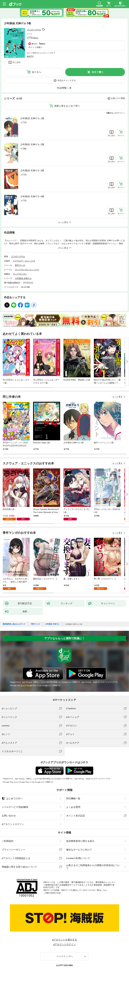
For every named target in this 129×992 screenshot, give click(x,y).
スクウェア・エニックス (24, 261)
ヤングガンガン (20, 274)
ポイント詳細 (34, 47)
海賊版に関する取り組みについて (19, 866)
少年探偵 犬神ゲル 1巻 (32, 118)
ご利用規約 (7, 841)
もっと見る (117, 397)
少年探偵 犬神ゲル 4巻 (32, 196)
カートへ (36, 72)
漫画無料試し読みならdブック (14, 624)
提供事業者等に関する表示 (80, 841)
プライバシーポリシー (13, 849)
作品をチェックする (67, 80)
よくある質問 (73, 807)
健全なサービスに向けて (79, 849)
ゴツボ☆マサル (34, 30)
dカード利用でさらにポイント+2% (40, 53)
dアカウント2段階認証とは (16, 858)
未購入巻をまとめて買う (67, 106)
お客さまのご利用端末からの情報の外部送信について (93, 867)
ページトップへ (64, 956)
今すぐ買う (97, 72)
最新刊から (120, 113)
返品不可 (30, 56)
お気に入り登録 (118, 98)
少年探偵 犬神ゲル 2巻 (32, 144)
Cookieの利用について (78, 858)
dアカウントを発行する (64, 939)
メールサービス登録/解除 (15, 807)
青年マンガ (20, 265)
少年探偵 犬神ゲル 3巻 (32, 170)
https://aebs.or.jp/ (53, 893)
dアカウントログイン (13, 824)
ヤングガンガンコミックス (27, 269)
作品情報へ (63, 88)
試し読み (17, 62)
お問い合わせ (9, 815)
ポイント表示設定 (75, 815)
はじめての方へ (14, 798)
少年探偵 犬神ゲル (23, 278)
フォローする (43, 29)
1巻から (109, 113)
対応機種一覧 (73, 798)
